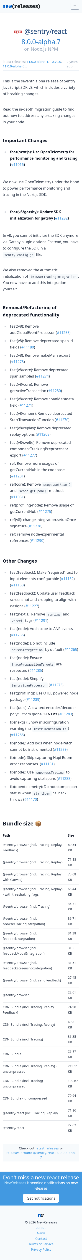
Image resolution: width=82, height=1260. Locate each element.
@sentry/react (45, 31)
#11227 (32, 605)
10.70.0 (55, 61)
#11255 (63, 332)
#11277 (29, 455)
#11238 (35, 526)
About (41, 1227)
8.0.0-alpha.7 (40, 41)
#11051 (17, 496)
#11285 (35, 670)
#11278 (17, 361)
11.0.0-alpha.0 (13, 66)
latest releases (47, 1148)
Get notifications (41, 1198)
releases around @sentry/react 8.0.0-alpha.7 (41, 1155)
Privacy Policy (41, 1249)
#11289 (60, 749)
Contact (41, 1238)
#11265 (70, 649)
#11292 (61, 218)
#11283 (65, 714)
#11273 (56, 684)
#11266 (17, 734)
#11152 (67, 578)
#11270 (62, 419)
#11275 (44, 511)
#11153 (17, 585)
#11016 (17, 164)
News (41, 1233)
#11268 (43, 434)
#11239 (33, 699)
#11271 (26, 405)
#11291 (41, 620)
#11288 (64, 778)
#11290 (37, 540)
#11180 (27, 347)
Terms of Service (41, 1244)
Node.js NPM (44, 49)
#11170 (30, 799)
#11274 (42, 376)
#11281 (17, 476)
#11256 (17, 634)
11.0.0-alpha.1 (37, 61)
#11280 (54, 390)
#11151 (47, 763)
